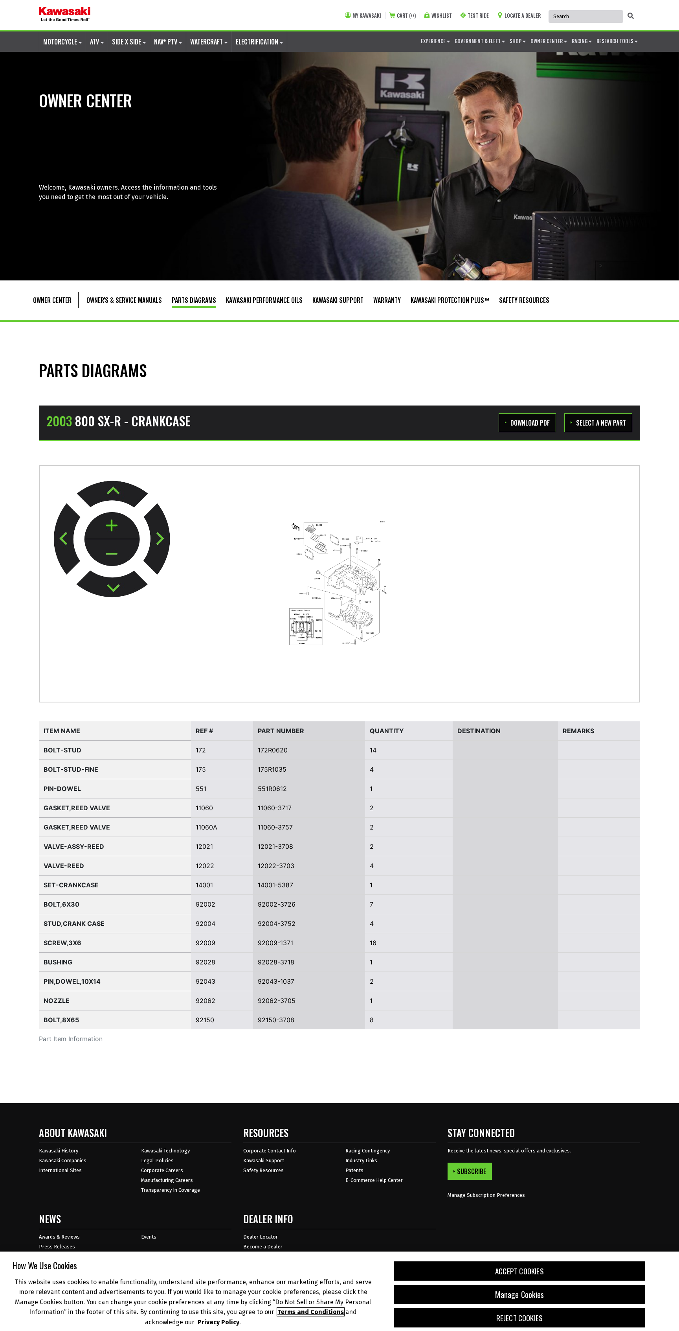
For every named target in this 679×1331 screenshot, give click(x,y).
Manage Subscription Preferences (486, 1195)
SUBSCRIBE (471, 1171)
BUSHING (58, 962)
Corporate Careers (162, 1170)
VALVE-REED (64, 866)
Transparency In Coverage (170, 1190)
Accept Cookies (519, 1271)
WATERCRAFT (207, 41)
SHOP (516, 41)
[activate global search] (630, 16)
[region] (339, 1291)
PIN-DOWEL (62, 789)
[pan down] (112, 583)
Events (148, 1237)
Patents (354, 1170)
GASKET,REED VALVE (77, 808)
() (406, 15)
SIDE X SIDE (127, 41)
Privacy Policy (218, 1321)
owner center (547, 41)
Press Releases (57, 1247)
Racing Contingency (367, 1151)
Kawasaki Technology (165, 1151)
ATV (95, 41)
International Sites (60, 1170)
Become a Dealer (263, 1247)
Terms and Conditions (310, 1312)
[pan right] (156, 539)
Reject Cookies (519, 1318)
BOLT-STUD (62, 750)
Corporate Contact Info (269, 1151)
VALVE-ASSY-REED (74, 846)
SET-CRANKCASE (71, 885)
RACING (580, 41)
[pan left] (67, 539)
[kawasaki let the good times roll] (64, 15)
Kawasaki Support (263, 1160)
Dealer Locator (260, 1237)
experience (434, 41)
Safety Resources (263, 1170)
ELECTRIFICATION (258, 41)
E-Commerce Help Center (374, 1180)
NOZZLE (57, 1001)
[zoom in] (112, 526)
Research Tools (615, 41)
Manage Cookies (519, 1294)
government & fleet (478, 41)
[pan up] (112, 494)
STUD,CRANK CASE (74, 923)
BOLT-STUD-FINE (71, 769)
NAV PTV (166, 41)
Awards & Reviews (59, 1237)
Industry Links (361, 1160)
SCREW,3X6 (62, 943)
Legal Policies (157, 1160)
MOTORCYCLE (61, 41)
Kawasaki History (58, 1151)
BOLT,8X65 (61, 1020)
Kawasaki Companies (62, 1160)
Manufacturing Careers (167, 1180)
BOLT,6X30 (61, 904)
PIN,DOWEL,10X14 (72, 981)
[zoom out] (112, 552)
